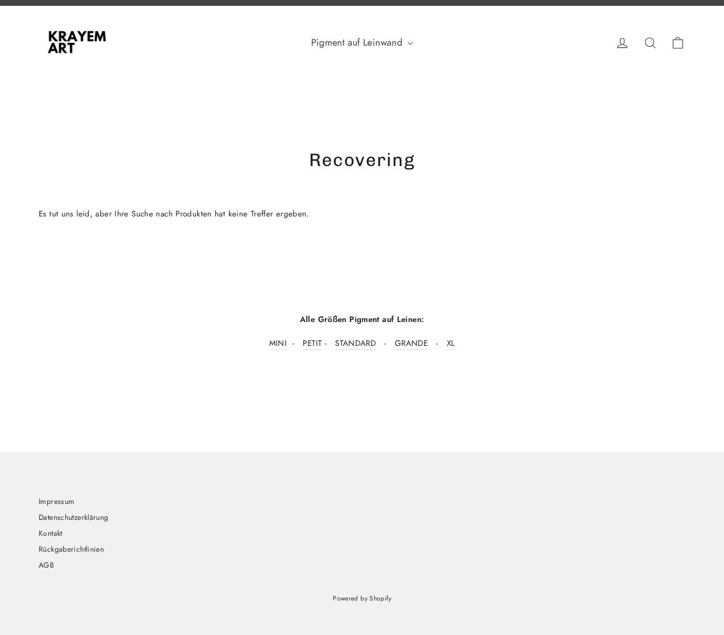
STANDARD (355, 343)
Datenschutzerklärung (74, 517)
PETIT (312, 343)
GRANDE (411, 343)
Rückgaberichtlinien (71, 549)
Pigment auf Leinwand (358, 42)
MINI (278, 343)
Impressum (56, 501)
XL (451, 343)
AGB (46, 565)
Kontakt (51, 533)
